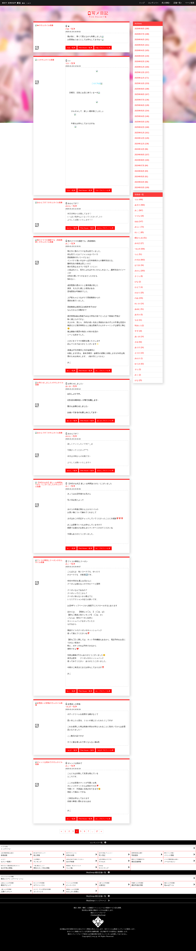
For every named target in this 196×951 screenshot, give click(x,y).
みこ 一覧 (69, 243)
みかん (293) (140, 271)
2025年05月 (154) (142, 111)
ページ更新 (189, 3)
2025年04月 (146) (142, 116)
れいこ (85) (139, 232)
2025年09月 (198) (142, 89)
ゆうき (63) (139, 364)
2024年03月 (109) (142, 187)
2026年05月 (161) (142, 45)
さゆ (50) (138, 342)
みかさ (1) (139, 358)
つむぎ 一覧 (70, 707)
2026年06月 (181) (142, 39)
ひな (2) (138, 282)
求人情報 (165, 3)
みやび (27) (139, 243)
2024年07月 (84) (141, 165)
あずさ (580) (140, 205)
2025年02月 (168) (142, 127)
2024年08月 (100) (142, 160)
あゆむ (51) (139, 309)
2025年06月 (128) (142, 105)
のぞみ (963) (140, 260)
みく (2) (138, 375)
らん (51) (138, 254)
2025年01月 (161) (142, 133)
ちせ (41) (138, 320)
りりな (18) (139, 216)
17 (97, 831)
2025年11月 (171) (142, 78)
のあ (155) (139, 298)
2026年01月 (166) (142, 67)
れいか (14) (139, 304)
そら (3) (138, 369)
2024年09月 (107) (142, 155)
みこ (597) (139, 210)
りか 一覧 (69, 63)
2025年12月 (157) (142, 72)
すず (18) (138, 331)
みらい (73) (139, 227)
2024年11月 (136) (142, 144)
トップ (142, 3)
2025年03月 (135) (142, 122)
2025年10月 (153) (142, 83)
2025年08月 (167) (142, 94)
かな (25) (138, 380)
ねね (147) (139, 221)
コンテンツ (152, 3)
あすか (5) (139, 315)
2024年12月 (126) (142, 138)
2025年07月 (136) (142, 100)
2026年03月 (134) (142, 56)
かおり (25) (139, 293)
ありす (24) (139, 347)
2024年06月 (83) (141, 171)
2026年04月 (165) (142, 50)
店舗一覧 (177, 3)
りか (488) (139, 199)
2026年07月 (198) (142, 34)
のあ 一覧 (69, 29)
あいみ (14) (139, 337)
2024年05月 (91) (141, 177)
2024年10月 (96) (141, 149)
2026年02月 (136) (142, 61)
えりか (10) (139, 353)
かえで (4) (139, 287)
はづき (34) (139, 265)
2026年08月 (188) (142, 29)
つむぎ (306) (140, 249)
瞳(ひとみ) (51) (141, 238)
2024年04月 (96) (141, 182)
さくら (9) (139, 276)
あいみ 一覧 (70, 386)
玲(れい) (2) (139, 325)
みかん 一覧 (70, 206)
